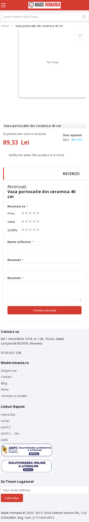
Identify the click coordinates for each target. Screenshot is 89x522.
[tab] (44, 174)
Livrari (5, 421)
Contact (6, 377)
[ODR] (27, 465)
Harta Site (8, 414)
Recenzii (71, 173)
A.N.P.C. (6, 427)
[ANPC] (27, 450)
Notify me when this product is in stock (36, 155)
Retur (5, 389)
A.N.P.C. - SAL (10, 433)
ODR (4, 440)
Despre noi (9, 370)
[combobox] (44, 16)
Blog (4, 383)
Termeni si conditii (14, 396)
